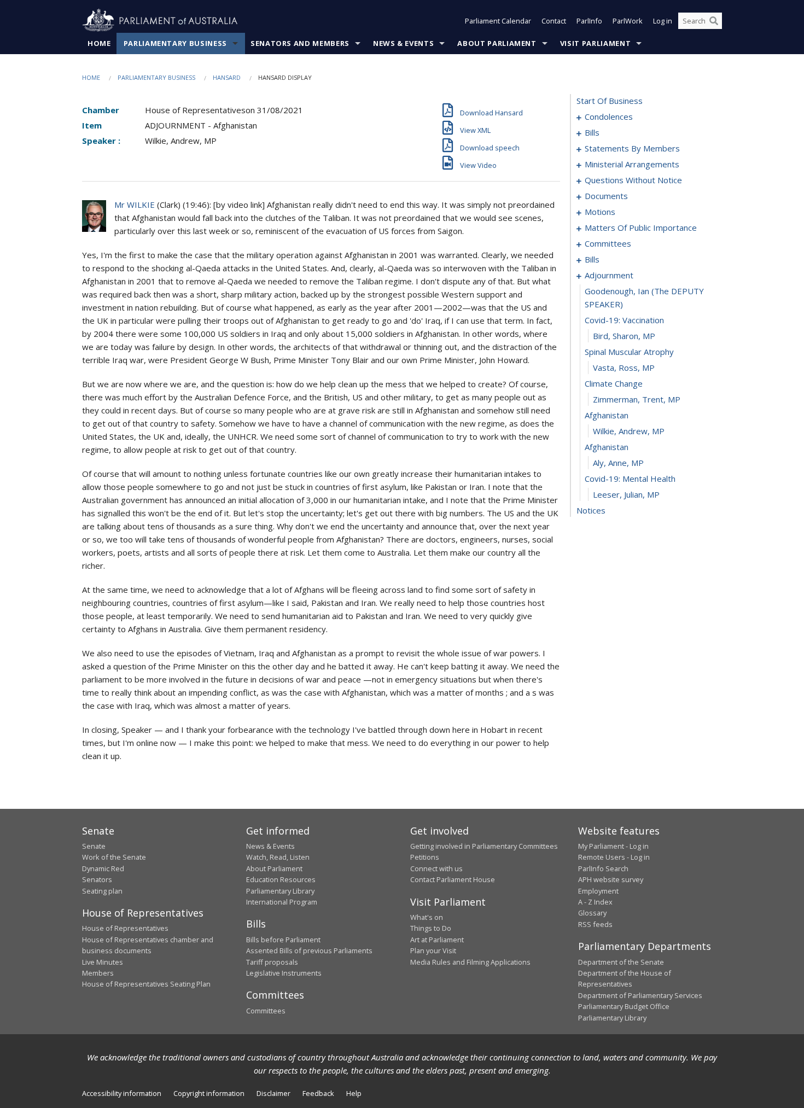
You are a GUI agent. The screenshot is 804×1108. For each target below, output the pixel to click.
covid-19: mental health (630, 478)
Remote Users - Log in (614, 857)
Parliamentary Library (280, 891)
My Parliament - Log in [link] (613, 846)
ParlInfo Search (603, 868)
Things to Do (430, 928)
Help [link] (354, 1093)
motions (600, 211)
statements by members (632, 148)
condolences (609, 116)
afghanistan (606, 415)
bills (592, 132)
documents (606, 195)
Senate (94, 846)
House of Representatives (125, 928)
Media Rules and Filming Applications (470, 962)
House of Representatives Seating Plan (146, 984)
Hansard (227, 77)
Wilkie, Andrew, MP (629, 430)
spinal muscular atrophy (629, 351)
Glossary (592, 913)
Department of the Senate (621, 962)
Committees (266, 1011)
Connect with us (436, 868)
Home (99, 43)
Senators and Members (299, 43)
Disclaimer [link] (273, 1093)
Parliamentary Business (175, 43)
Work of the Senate (114, 857)
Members (98, 973)
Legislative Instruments (284, 973)
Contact (553, 21)
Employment (598, 891)
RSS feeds (595, 924)
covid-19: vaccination (624, 319)
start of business (609, 100)
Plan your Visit (433, 950)
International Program (281, 902)
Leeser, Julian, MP (626, 494)
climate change (614, 383)
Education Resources (281, 879)
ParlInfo (589, 21)
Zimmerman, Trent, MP (636, 399)
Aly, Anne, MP (618, 462)
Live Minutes (102, 962)
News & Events (403, 43)
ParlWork (628, 21)
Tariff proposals (272, 962)
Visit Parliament (595, 43)
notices (590, 510)
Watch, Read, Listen (278, 857)
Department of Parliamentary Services (640, 995)
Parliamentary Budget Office (623, 1006)
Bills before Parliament (283, 939)
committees (608, 243)
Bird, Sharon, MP (624, 335)
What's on (426, 917)
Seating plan (102, 891)
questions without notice (633, 179)
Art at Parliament (437, 939)
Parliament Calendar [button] (498, 21)
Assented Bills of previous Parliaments (309, 950)
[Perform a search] (714, 21)
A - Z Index (595, 902)
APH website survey (610, 879)
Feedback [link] (318, 1093)
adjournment (609, 275)
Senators (97, 879)
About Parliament (496, 43)
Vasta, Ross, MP (624, 367)
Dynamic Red (103, 868)
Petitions (424, 857)
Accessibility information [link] (121, 1093)
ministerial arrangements (632, 164)
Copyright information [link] (208, 1093)
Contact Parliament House (452, 879)
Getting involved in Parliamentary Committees (484, 846)
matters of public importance (641, 227)
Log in (662, 21)
